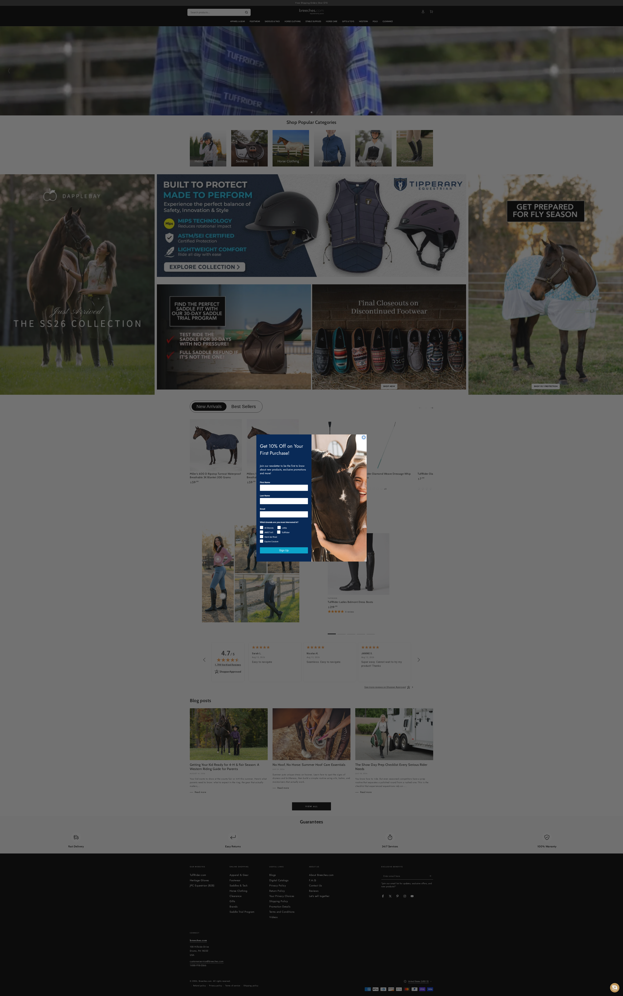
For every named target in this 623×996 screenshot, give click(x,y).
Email (262, 508)
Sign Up (284, 550)
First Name (265, 482)
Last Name (265, 495)
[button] (614, 987)
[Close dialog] (363, 437)
